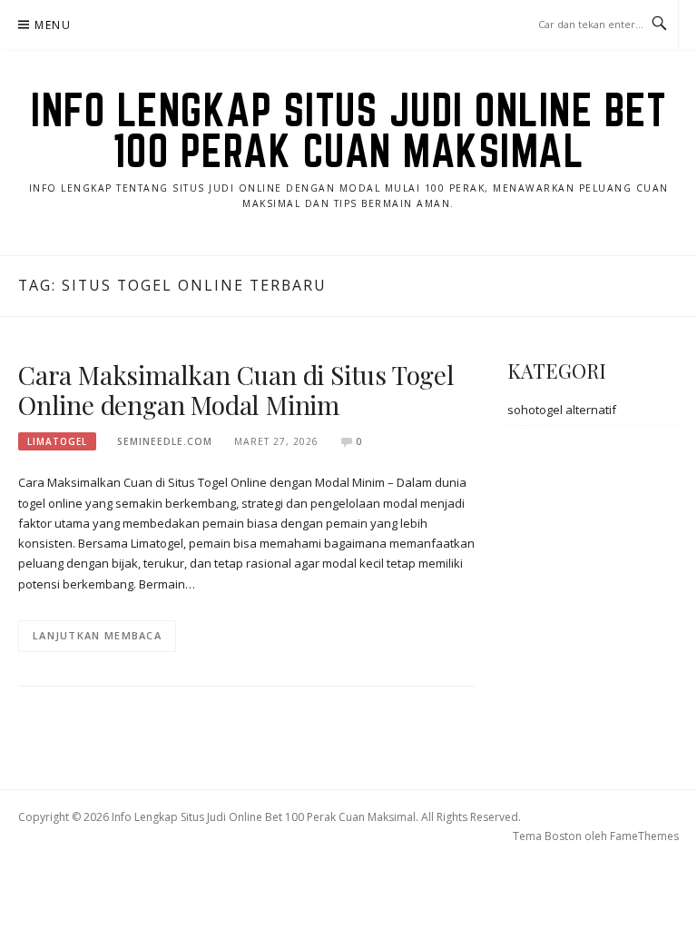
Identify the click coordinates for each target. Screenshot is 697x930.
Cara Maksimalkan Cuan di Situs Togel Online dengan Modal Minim (236, 390)
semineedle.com (164, 441)
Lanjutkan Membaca (97, 635)
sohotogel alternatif (561, 409)
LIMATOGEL (57, 441)
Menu (52, 25)
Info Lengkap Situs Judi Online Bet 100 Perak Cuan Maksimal (348, 130)
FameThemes (644, 836)
